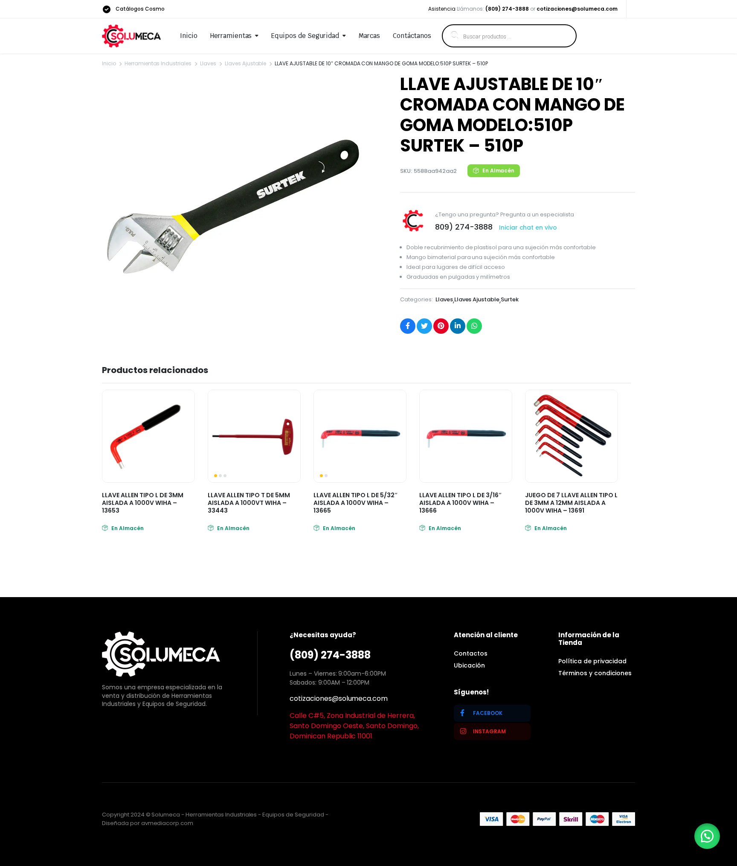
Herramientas (231, 36)
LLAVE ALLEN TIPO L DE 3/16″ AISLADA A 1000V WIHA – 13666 (460, 503)
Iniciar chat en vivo (528, 227)
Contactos (470, 653)
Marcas (369, 36)
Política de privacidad (592, 661)
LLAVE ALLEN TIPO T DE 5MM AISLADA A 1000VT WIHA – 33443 (249, 503)
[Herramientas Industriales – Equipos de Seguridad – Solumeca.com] (131, 35)
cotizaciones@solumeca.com (577, 8)
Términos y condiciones (595, 673)
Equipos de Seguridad (305, 36)
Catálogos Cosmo (140, 8)
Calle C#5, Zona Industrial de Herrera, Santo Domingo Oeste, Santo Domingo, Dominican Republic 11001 (354, 726)
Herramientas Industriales (158, 63)
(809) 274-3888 (507, 8)
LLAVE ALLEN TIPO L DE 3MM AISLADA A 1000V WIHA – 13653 (142, 503)
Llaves (208, 63)
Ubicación (469, 665)
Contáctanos (412, 36)
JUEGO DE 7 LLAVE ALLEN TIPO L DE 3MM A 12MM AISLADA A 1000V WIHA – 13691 (571, 503)
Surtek (510, 299)
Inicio (188, 36)
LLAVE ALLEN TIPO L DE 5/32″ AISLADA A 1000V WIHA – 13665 (355, 503)
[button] (707, 836)
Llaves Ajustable (246, 63)
